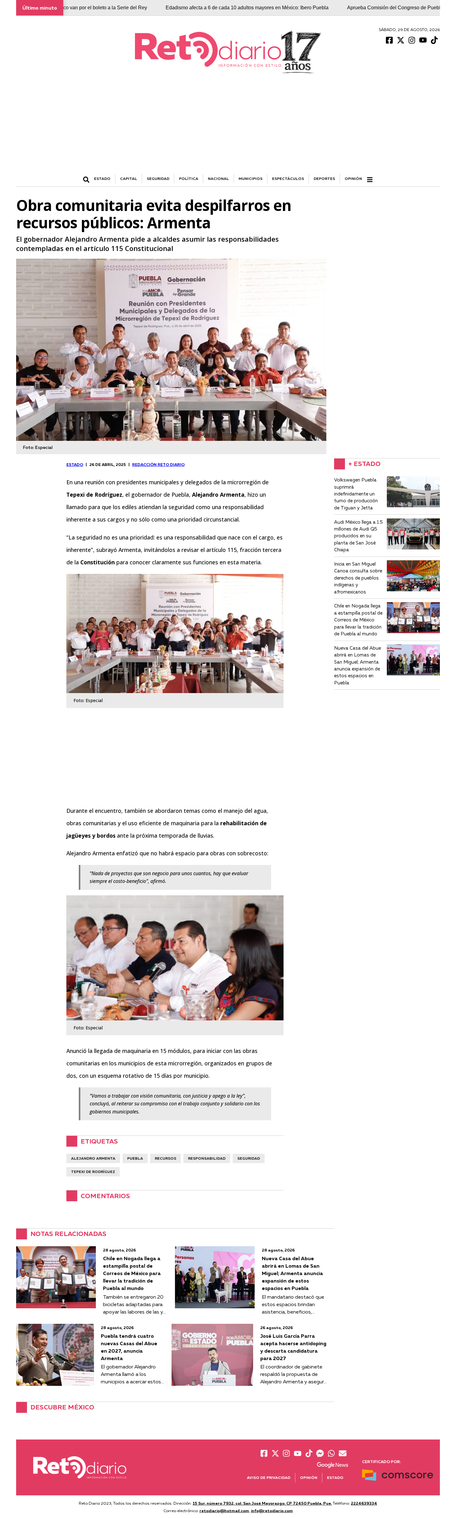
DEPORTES (324, 178)
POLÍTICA (188, 178)
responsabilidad (207, 1158)
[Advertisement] (228, 127)
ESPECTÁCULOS (288, 178)
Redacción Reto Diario (158, 464)
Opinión (353, 178)
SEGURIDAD (158, 178)
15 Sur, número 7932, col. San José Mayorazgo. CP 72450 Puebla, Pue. (262, 1503)
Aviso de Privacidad (268, 1477)
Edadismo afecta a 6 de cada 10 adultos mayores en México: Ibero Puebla (193, 7)
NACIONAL (218, 178)
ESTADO (102, 178)
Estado (335, 1477)
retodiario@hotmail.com (224, 1510)
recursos (165, 1158)
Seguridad (248, 1158)
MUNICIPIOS (250, 178)
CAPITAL (128, 178)
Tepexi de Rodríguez (93, 1171)
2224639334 (364, 1503)
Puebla (135, 1158)
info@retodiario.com (272, 1510)
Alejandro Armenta (93, 1158)
